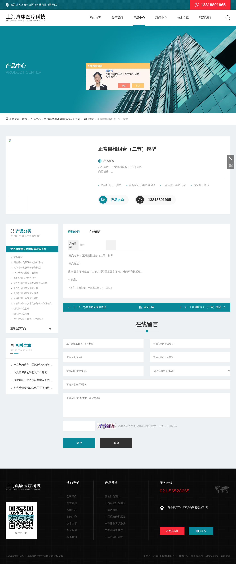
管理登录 (225, 556)
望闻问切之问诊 (21, 313)
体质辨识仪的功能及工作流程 (30, 372)
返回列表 (149, 307)
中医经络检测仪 (114, 530)
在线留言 (95, 231)
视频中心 (72, 510)
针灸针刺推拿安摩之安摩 (26, 288)
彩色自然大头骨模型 (94, 307)
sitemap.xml (211, 556)
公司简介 (72, 496)
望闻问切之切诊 (21, 308)
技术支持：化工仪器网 (191, 556)
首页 (24, 119)
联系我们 (205, 17)
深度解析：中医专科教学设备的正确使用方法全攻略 (34, 380)
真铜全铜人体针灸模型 (25, 277)
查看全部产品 (18, 328)
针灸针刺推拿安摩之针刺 (26, 298)
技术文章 (183, 17)
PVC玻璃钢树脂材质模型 (26, 272)
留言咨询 (72, 530)
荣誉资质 (72, 503)
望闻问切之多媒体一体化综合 (28, 318)
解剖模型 (88, 119)
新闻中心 (161, 17)
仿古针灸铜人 (112, 496)
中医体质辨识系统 (115, 523)
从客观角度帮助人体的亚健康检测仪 (34, 387)
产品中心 (139, 17)
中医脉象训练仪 (114, 536)
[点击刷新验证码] (106, 426)
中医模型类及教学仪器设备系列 (62, 119)
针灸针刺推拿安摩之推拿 (26, 293)
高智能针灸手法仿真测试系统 (28, 262)
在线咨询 (172, 531)
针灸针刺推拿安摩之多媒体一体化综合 (33, 303)
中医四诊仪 (111, 510)
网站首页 (95, 17)
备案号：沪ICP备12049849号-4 (160, 556)
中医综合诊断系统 (115, 516)
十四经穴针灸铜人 (115, 503)
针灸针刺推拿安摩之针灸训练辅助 (30, 283)
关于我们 (117, 17)
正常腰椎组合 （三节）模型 (205, 307)
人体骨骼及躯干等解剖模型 (27, 267)
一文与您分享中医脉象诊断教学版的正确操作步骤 (34, 364)
